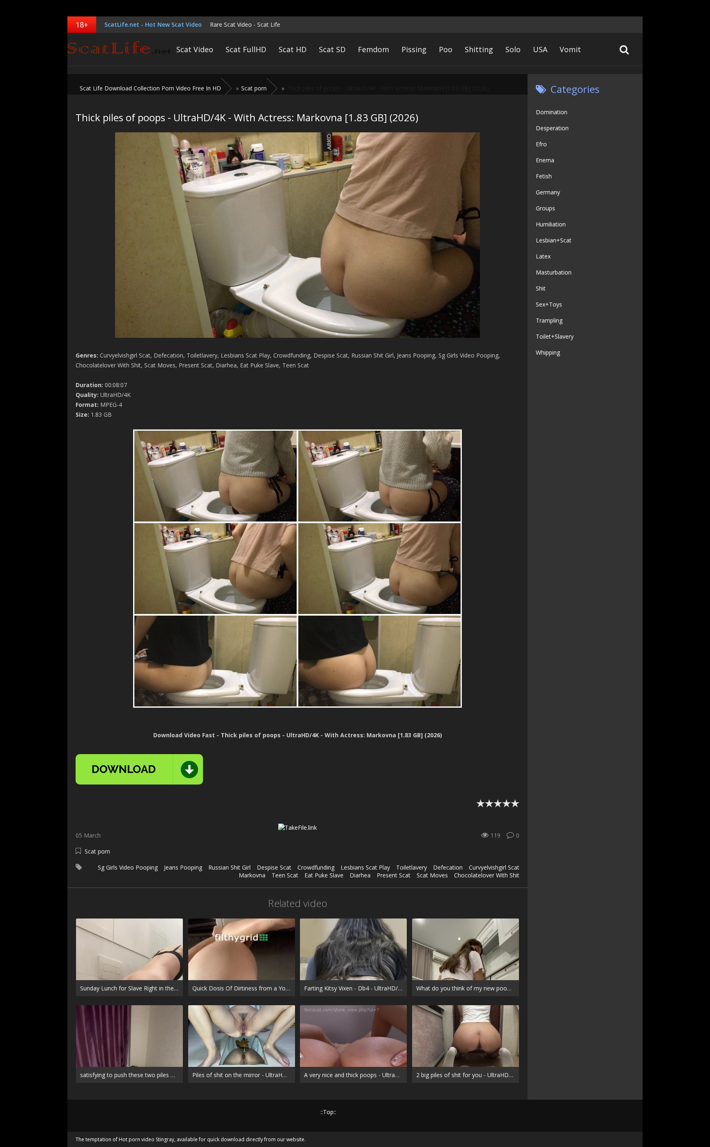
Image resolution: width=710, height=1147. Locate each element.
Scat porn (97, 851)
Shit (541, 288)
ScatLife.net (118, 49)
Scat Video (194, 49)
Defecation (448, 867)
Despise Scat (274, 867)
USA (540, 49)
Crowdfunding (315, 867)
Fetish (544, 176)
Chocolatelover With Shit (486, 875)
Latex (543, 256)
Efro (541, 144)
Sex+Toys (549, 304)
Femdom (373, 49)
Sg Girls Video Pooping (128, 867)
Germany (548, 192)
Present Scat (393, 875)
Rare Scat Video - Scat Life (245, 24)
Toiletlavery (411, 867)
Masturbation (554, 272)
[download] (139, 769)
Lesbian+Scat (554, 240)
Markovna (252, 875)
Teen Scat (285, 875)
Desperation (552, 128)
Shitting (479, 49)
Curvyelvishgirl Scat (494, 867)
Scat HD (293, 49)
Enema (545, 160)
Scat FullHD (246, 49)
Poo (445, 49)
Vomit (570, 49)
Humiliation (551, 224)
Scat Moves (432, 875)
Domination (551, 112)
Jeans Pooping (183, 867)
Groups (545, 208)
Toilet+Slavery (555, 336)
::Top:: (328, 1112)
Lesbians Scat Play (365, 867)
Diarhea (360, 875)
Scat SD (332, 49)
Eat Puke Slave (323, 875)
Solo (513, 49)
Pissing (413, 49)
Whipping (548, 352)
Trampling (549, 320)
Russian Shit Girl (229, 867)
